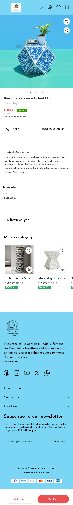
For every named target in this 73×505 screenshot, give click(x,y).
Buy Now (53, 499)
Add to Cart (19, 499)
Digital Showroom (42, 472)
